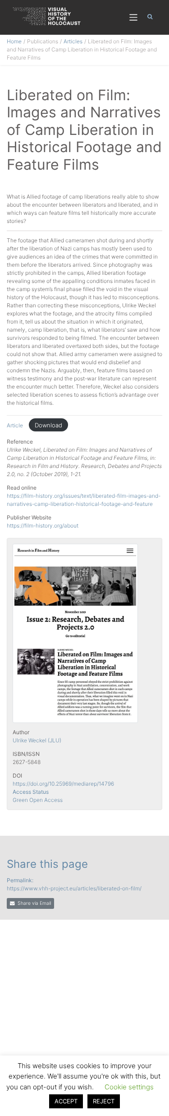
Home (14, 41)
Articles (73, 41)
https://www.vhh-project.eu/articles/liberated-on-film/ (74, 888)
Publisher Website (29, 517)
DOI (17, 775)
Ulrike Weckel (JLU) (37, 740)
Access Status (31, 791)
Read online (22, 487)
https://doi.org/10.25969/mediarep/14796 (63, 783)
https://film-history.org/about (42, 525)
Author (21, 732)
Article (15, 425)
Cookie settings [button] (129, 1087)
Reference (20, 441)
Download (48, 425)
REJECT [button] (103, 1101)
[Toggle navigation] (133, 17)
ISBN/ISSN (26, 753)
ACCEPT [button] (66, 1101)
